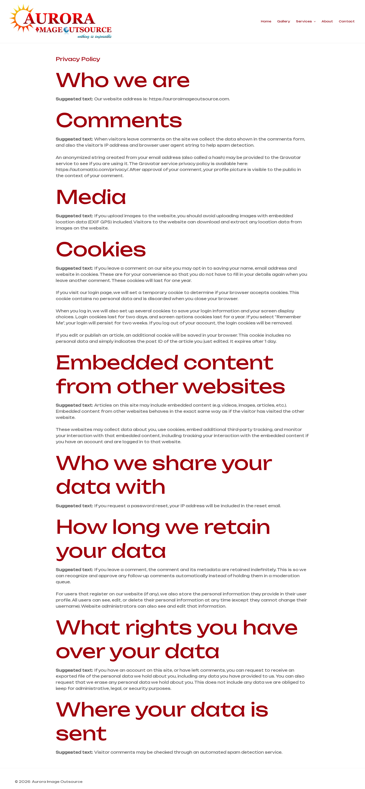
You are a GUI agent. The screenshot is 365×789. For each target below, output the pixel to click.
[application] (314, 21)
